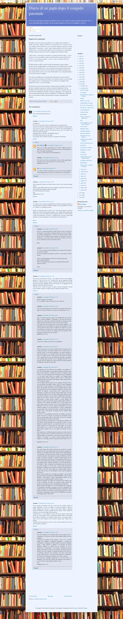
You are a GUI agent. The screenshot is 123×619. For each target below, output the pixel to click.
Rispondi (35, 116)
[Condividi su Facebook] (55, 101)
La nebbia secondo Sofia (86, 160)
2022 (80, 63)
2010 (80, 197)
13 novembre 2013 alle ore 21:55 (46, 182)
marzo (82, 185)
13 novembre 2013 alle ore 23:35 (46, 201)
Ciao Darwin (83, 154)
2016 (80, 77)
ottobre (82, 169)
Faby (38, 168)
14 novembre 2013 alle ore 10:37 (48, 168)
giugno (82, 178)
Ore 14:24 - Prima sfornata (86, 105)
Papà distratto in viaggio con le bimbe (87, 95)
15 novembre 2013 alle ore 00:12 (50, 346)
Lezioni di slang (84, 112)
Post (32, 28)
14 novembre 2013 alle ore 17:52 (50, 339)
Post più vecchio (68, 596)
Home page (50, 596)
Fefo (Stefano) (40, 145)
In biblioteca (83, 145)
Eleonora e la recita (85, 100)
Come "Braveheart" (85, 110)
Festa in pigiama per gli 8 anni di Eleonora (86, 123)
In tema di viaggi (84, 90)
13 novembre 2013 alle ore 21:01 (46, 121)
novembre (83, 88)
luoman (75, 608)
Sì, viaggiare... (83, 92)
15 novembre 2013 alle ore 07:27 (50, 367)
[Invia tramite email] (50, 101)
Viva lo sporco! (84, 126)
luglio (82, 176)
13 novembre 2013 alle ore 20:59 (42, 111)
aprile (82, 183)
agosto (82, 174)
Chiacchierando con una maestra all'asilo (86, 157)
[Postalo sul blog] (52, 101)
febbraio (83, 187)
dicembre (83, 86)
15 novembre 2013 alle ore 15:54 (46, 503)
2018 (80, 72)
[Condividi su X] (53, 101)
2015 (80, 79)
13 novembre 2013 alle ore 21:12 (55, 145)
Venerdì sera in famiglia (86, 147)
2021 (80, 65)
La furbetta (83, 152)
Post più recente (33, 596)
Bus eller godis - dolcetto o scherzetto (86, 165)
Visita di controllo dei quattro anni (85, 117)
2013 (80, 84)
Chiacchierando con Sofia (86, 103)
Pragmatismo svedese (85, 150)
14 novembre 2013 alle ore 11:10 (46, 276)
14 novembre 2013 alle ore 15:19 (50, 248)
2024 (80, 58)
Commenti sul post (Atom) (40, 599)
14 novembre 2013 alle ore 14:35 (50, 229)
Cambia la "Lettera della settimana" (86, 139)
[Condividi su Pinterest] (57, 101)
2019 (80, 70)
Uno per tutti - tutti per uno (86, 107)
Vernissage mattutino (85, 131)
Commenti (33, 31)
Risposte (37, 142)
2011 (80, 195)
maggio (83, 180)
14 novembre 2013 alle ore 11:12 (50, 297)
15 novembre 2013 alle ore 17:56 (50, 532)
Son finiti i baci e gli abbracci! (85, 136)
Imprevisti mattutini (85, 133)
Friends (82, 98)
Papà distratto (83, 114)
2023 (80, 61)
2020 (80, 68)
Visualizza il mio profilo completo (85, 210)
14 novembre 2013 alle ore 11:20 (50, 306)
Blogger (85, 608)
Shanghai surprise (84, 128)
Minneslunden (83, 162)
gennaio (83, 190)
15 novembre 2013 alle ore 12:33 (50, 447)
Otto (81, 120)
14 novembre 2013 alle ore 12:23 (50, 315)
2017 (80, 74)
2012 (80, 193)
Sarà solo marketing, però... (87, 143)
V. (33, 111)
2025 (80, 56)
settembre (83, 171)
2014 (80, 81)
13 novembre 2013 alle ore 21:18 (50, 157)
